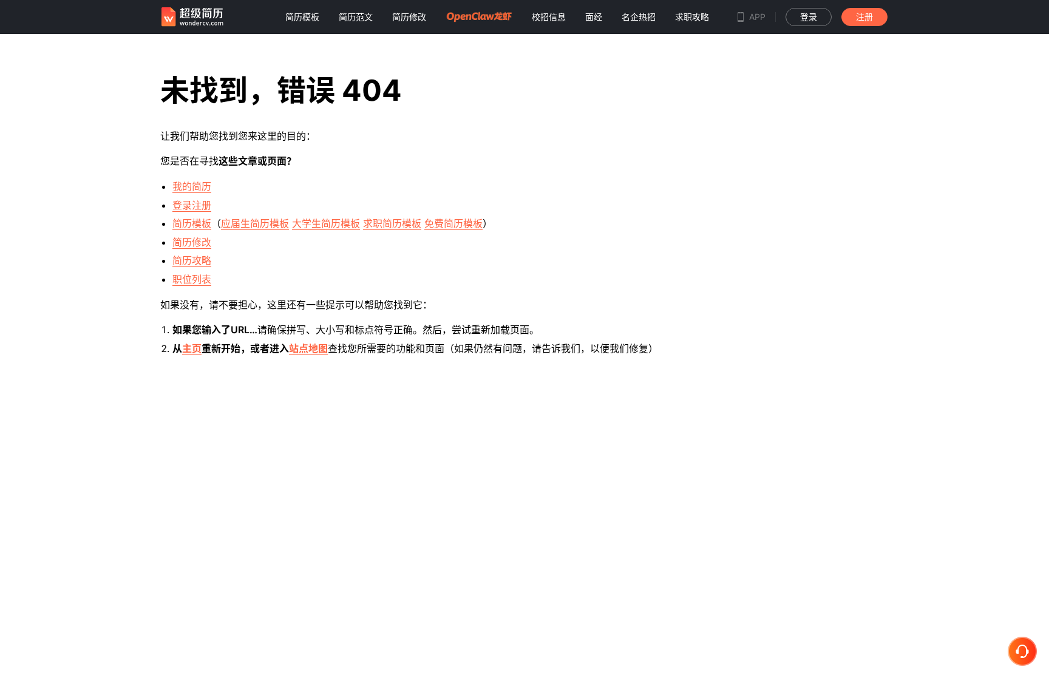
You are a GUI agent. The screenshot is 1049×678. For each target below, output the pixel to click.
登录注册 (191, 205)
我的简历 (191, 186)
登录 (808, 17)
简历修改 (191, 242)
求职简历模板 (392, 223)
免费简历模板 (453, 223)
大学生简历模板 (326, 223)
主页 (192, 348)
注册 (864, 17)
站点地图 (308, 348)
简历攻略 (191, 260)
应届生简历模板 (255, 223)
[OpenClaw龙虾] (479, 16)
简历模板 (191, 223)
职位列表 (191, 279)
